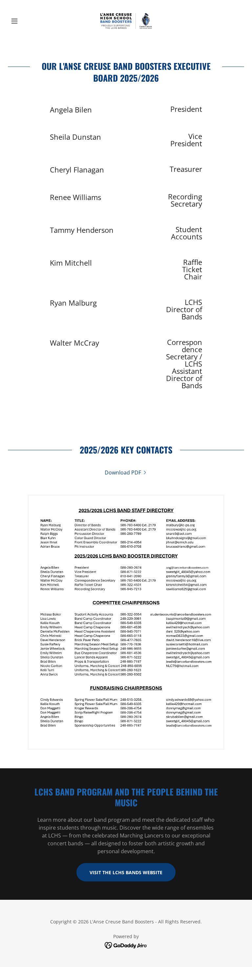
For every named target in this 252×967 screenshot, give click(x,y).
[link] (126, 21)
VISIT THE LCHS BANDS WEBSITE (126, 872)
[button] (25, 21)
